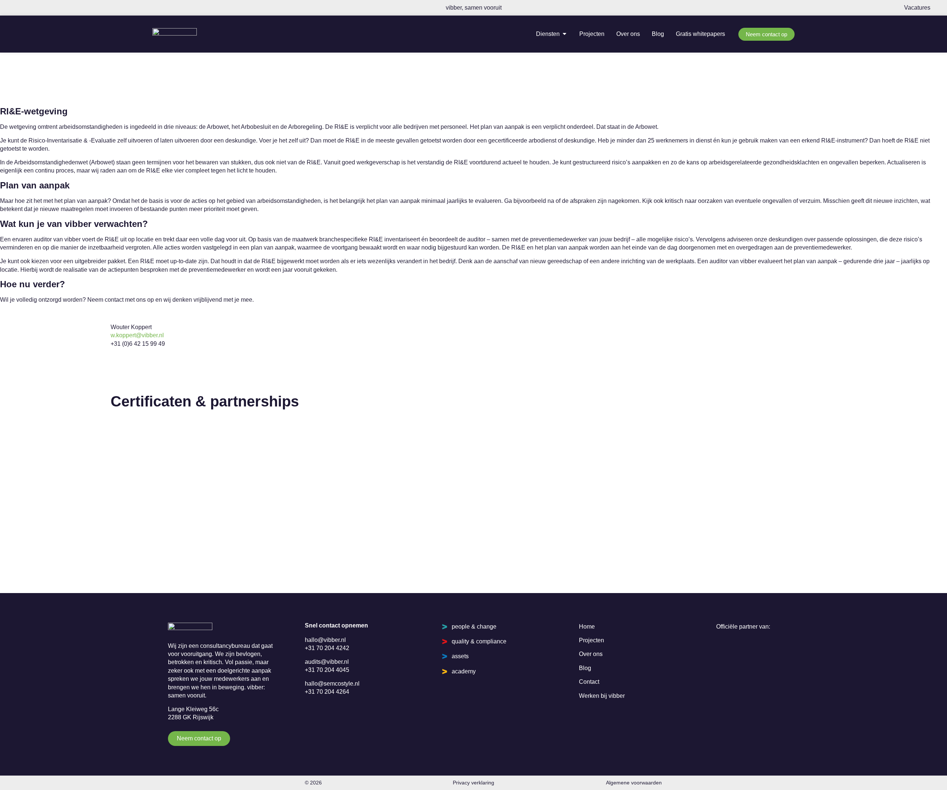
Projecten (591, 640)
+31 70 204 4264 (327, 692)
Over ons (591, 654)
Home (587, 626)
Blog (585, 668)
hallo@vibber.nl (325, 640)
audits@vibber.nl (327, 662)
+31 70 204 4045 (327, 670)
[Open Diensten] (564, 34)
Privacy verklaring (473, 783)
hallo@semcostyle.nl (332, 683)
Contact (589, 682)
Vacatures (917, 7)
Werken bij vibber (602, 696)
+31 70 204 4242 (327, 648)
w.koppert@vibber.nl (137, 335)
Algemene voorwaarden (634, 783)
